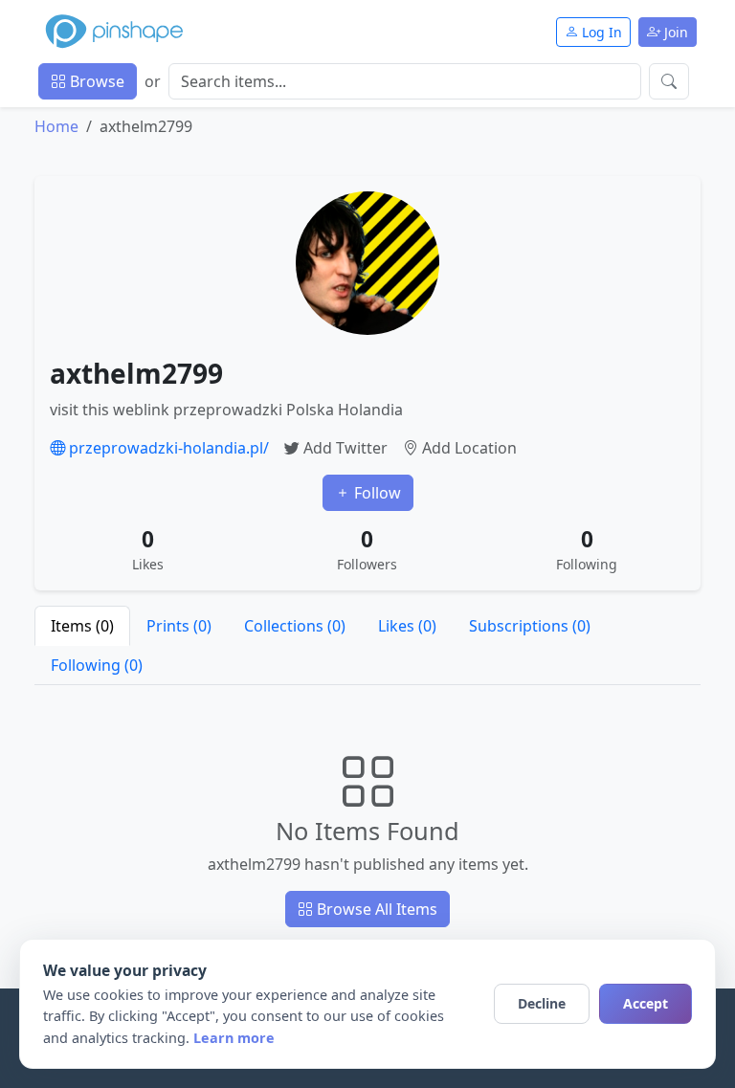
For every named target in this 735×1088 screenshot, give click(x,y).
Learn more (234, 1038)
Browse (95, 81)
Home (56, 126)
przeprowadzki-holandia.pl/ (167, 447)
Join (674, 32)
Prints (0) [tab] (179, 625)
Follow (375, 492)
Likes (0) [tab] (407, 625)
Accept (645, 1003)
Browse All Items (375, 909)
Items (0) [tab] (82, 625)
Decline (542, 1003)
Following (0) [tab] (97, 665)
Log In (600, 32)
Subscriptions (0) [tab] (529, 625)
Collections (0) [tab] (294, 625)
